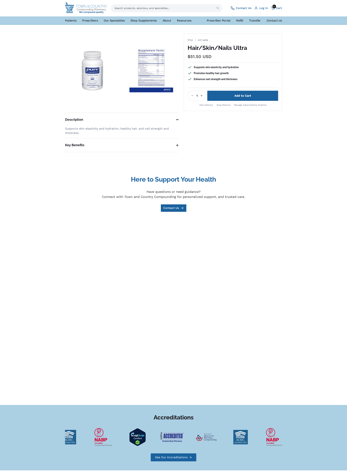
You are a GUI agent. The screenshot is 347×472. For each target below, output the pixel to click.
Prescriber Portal (218, 20)
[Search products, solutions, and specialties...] (217, 8)
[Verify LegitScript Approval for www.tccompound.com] (134, 437)
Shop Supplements (143, 20)
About (167, 20)
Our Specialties (114, 20)
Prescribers (90, 20)
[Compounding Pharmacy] (100, 437)
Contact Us (274, 20)
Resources (184, 20)
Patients (70, 20)
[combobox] (166, 8)
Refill (239, 20)
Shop (190, 40)
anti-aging (203, 40)
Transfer (255, 20)
